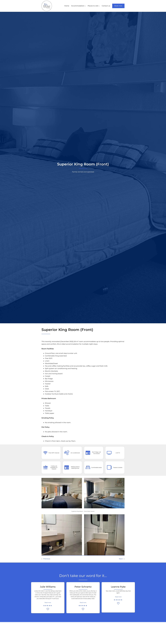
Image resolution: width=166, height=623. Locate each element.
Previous (46, 559)
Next (121, 559)
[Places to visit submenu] (99, 5)
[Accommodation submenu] (85, 5)
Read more (48, 602)
